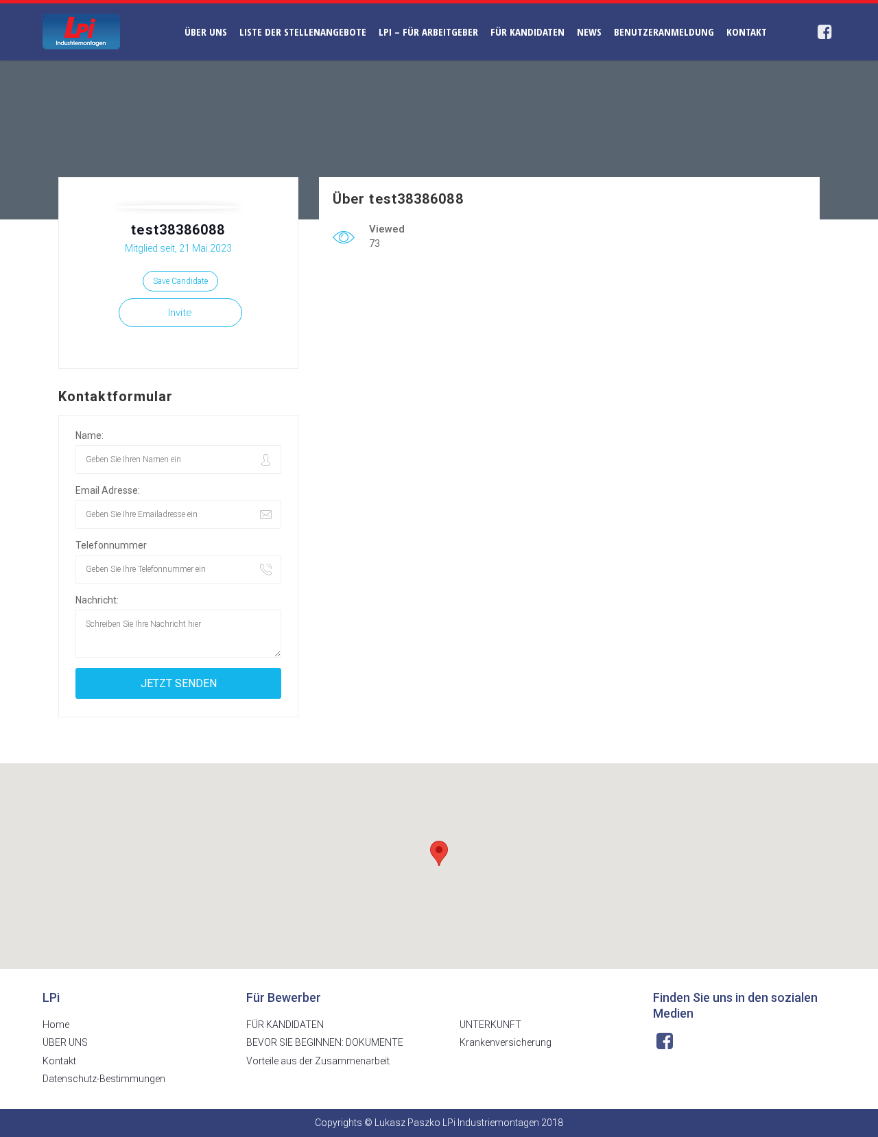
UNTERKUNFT (490, 1024)
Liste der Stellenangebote (302, 31)
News (589, 31)
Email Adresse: (107, 490)
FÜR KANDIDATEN (527, 31)
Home (56, 1024)
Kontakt (746, 31)
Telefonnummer (111, 545)
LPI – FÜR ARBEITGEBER (428, 31)
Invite (180, 313)
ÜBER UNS (206, 31)
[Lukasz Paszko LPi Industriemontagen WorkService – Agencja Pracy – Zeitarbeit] (81, 31)
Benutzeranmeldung (664, 31)
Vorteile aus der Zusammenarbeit (318, 1060)
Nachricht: (97, 600)
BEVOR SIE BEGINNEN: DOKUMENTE (324, 1042)
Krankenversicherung (505, 1042)
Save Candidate (180, 281)
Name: (89, 435)
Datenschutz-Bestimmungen (104, 1078)
